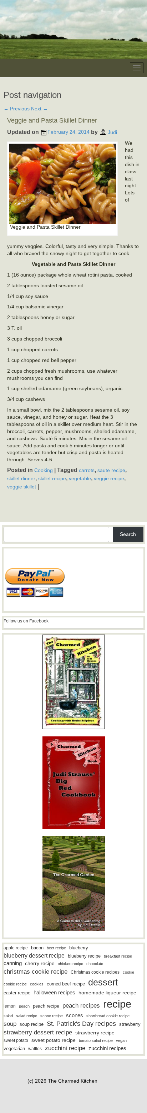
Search (128, 534)
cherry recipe (40, 963)
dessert (103, 982)
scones (74, 1015)
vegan (121, 1040)
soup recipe (32, 1024)
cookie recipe (15, 984)
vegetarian (14, 1048)
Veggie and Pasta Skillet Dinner (52, 120)
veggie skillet (21, 486)
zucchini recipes (107, 1048)
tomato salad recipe (96, 1040)
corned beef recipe (66, 984)
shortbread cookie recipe (108, 1016)
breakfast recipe (118, 956)
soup (10, 1023)
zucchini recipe (65, 1048)
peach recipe (46, 1006)
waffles (35, 1048)
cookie (128, 972)
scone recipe (51, 1016)
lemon (10, 1006)
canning (13, 963)
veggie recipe (109, 478)
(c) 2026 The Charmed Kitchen (62, 1081)
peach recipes (81, 1005)
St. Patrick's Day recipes (81, 1023)
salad (8, 1016)
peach (24, 1006)
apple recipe (16, 947)
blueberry (78, 947)
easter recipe (17, 992)
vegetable (80, 478)
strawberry (130, 1024)
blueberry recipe (84, 956)
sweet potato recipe (53, 1040)
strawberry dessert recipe (38, 1032)
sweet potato (16, 1040)
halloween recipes (54, 992)
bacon (37, 947)
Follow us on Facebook (26, 620)
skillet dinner (21, 478)
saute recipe (111, 470)
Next (39, 108)
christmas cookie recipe (35, 971)
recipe (117, 1004)
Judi (112, 132)
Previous (17, 108)
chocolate (94, 964)
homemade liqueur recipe (107, 992)
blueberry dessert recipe (34, 955)
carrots (87, 470)
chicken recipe (70, 964)
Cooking (43, 470)
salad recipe (26, 1016)
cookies (37, 984)
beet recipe (56, 948)
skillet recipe (52, 478)
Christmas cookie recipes (95, 972)
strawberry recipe (95, 1032)
